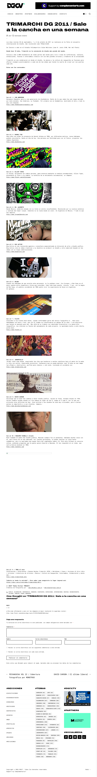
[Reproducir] (66, 704)
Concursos (40, 703)
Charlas (11, 592)
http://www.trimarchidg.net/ (16, 577)
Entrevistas (41, 716)
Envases (52, 716)
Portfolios (52, 740)
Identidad (40, 727)
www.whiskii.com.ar (35, 587)
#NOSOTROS (19, 13)
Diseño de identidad (43, 714)
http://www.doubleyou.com (15, 142)
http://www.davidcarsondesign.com (18, 406)
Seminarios (52, 748)
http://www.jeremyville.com (16, 367)
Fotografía (54, 724)
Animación (40, 692)
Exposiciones (49, 592)
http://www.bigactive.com (15, 251)
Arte (50, 692)
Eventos (51, 719)
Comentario (10, 627)
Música (39, 738)
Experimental (41, 722)
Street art (40, 751)
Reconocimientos (74, 592)
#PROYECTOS (10, 728)
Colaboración (17, 592)
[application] (77, 698)
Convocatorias (53, 706)
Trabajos (17, 593)
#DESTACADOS (18, 35)
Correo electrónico (41, 639)
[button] (77, 698)
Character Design (42, 698)
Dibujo (40, 708)
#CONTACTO (63, 13)
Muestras (66, 592)
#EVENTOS (24, 35)
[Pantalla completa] (88, 704)
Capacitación (53, 695)
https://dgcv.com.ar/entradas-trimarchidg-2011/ (23, 582)
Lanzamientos (41, 732)
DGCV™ (10, 35)
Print (49, 743)
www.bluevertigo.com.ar (52, 587)
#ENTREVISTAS (11, 711)
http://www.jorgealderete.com (17, 214)
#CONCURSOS (10, 702)
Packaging (40, 740)
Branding (40, 695)
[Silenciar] (86, 704)
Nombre (8, 639)
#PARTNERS (28, 13)
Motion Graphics (42, 735)
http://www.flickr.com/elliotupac (18, 177)
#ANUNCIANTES (52, 13)
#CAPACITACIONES (12, 693)
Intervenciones (58, 592)
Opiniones (50, 738)
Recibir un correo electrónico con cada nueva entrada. (26, 652)
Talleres (11, 593)
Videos (22, 593)
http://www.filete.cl (14, 329)
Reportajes (40, 748)
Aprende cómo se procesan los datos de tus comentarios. (61, 663)
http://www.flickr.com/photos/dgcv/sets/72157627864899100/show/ (27, 613)
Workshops (28, 593)
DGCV (7, 605)
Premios (40, 743)
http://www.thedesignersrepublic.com (19, 104)
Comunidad (54, 700)
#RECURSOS (9, 737)
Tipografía (40, 754)
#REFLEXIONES (11, 741)
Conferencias (26, 592)
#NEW (7, 719)
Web (66, 639)
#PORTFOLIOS (10, 724)
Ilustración (53, 727)
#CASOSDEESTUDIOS (12, 697)
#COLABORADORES (39, 13)
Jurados (54, 730)
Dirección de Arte (53, 708)
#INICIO (10, 13)
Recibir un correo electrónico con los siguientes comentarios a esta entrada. (34, 647)
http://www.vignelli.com (15, 446)
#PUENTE (9, 733)
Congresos (33, 592)
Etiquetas (40, 719)
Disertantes (41, 592)
